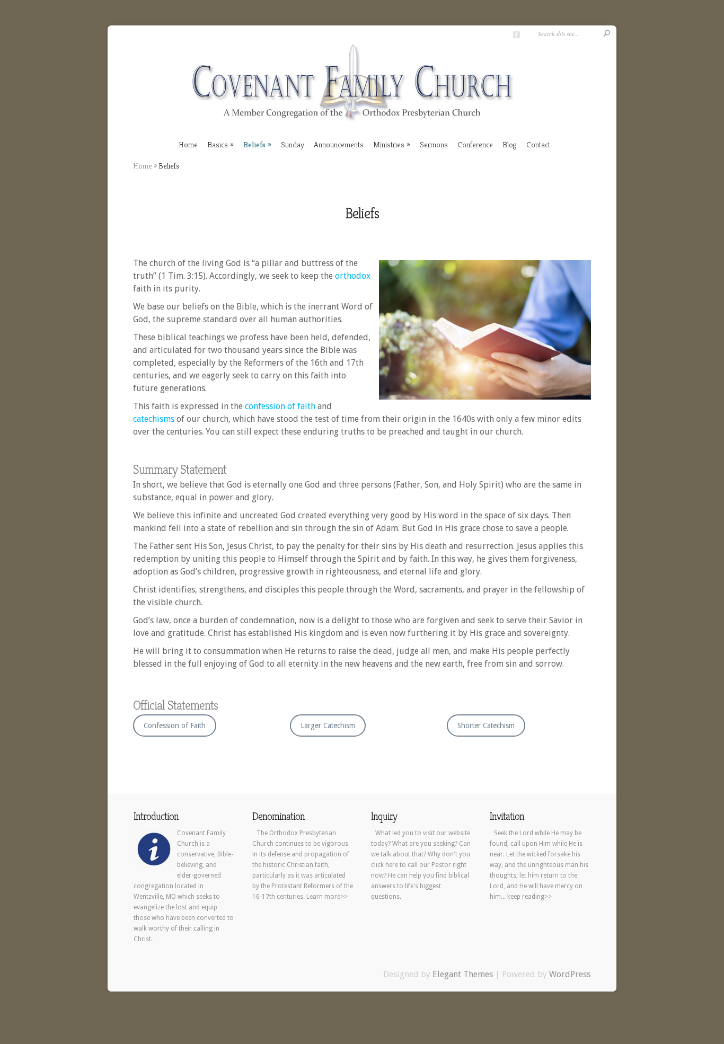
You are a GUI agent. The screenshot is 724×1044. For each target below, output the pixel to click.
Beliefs (254, 144)
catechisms (153, 419)
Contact (538, 144)
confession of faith (280, 406)
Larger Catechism (328, 725)
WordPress (569, 974)
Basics (217, 144)
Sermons (434, 144)
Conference (475, 144)
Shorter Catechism (486, 725)
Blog (509, 144)
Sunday (292, 144)
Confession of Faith (175, 725)
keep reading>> (529, 896)
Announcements (339, 144)
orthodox (352, 276)
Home (188, 144)
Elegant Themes (462, 974)
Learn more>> (327, 896)
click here (384, 865)
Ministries (388, 144)
